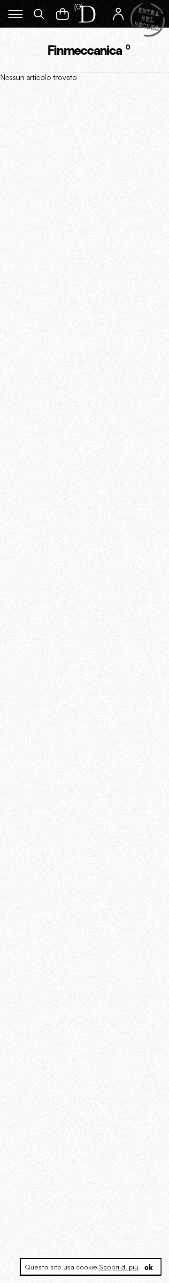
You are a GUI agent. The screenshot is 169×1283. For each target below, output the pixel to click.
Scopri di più (118, 1267)
